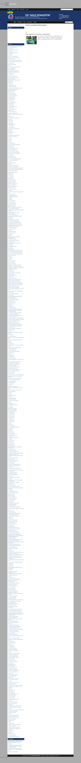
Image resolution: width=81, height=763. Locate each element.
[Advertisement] (16, 35)
